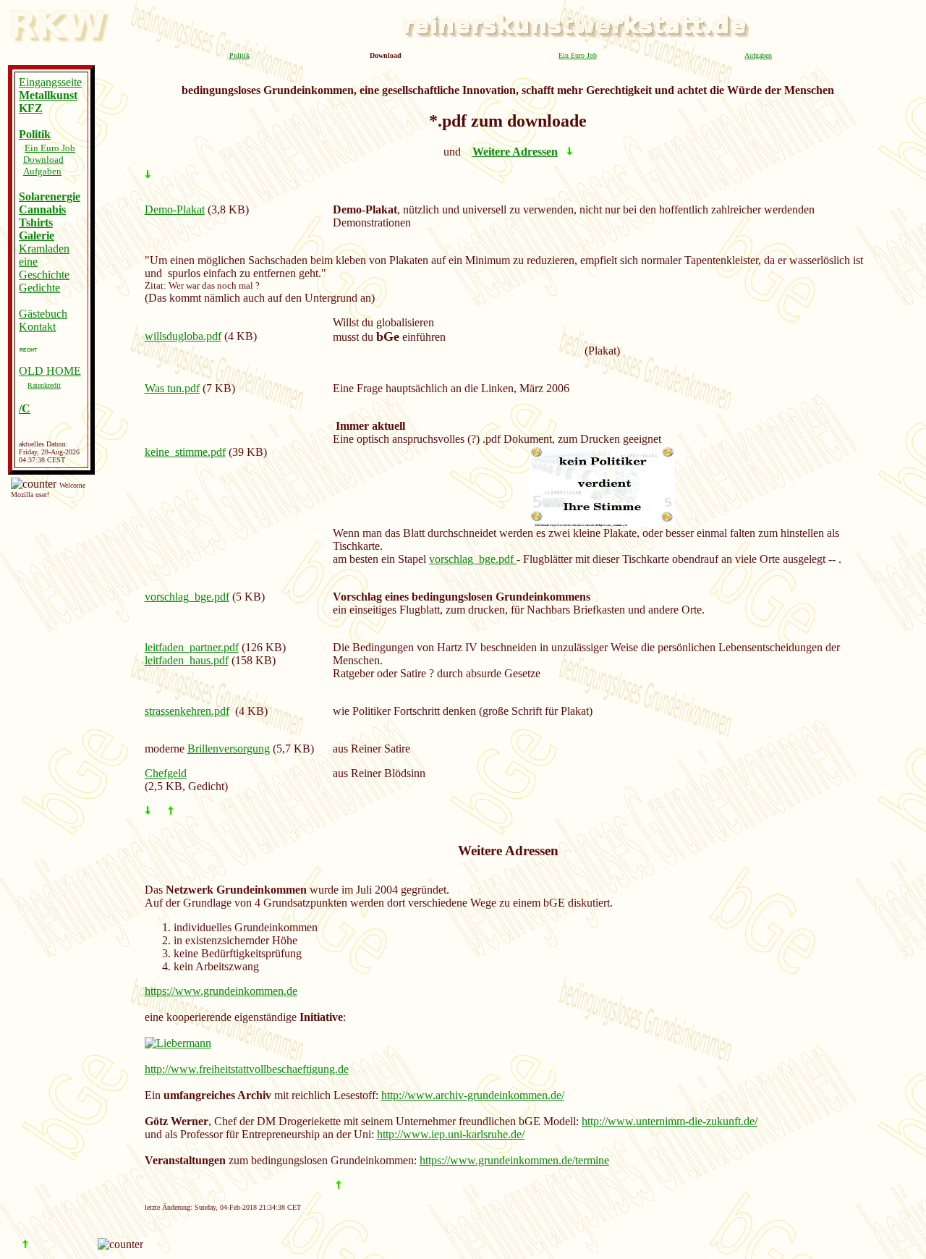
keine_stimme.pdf (185, 452)
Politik (239, 55)
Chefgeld (166, 773)
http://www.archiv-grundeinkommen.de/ (472, 1095)
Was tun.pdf (172, 388)
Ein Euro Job (577, 55)
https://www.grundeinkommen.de (221, 991)
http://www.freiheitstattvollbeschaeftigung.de (247, 1069)
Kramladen (44, 248)
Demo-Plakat (175, 209)
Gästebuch (43, 314)
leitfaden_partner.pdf (192, 647)
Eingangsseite (50, 82)
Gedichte (39, 287)
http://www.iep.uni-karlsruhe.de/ (450, 1134)
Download (43, 159)
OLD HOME (50, 371)
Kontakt (37, 327)
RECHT (28, 349)
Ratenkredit (44, 385)
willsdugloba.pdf (183, 336)
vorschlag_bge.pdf (473, 559)
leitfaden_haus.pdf (187, 660)
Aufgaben (758, 55)
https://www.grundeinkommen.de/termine (514, 1160)
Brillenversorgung (228, 748)
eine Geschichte (44, 268)
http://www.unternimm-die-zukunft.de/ (669, 1121)
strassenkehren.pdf (187, 711)
